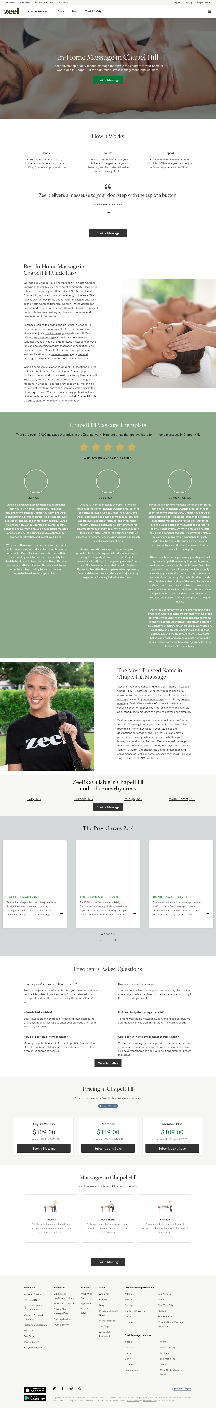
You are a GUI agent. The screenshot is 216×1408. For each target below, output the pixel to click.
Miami (161, 1313)
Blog (101, 1319)
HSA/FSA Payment (33, 1361)
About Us (104, 1308)
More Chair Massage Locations (171, 1386)
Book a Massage (108, 247)
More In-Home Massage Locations (170, 1338)
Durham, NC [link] (83, 813)
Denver (128, 1330)
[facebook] (62, 1402)
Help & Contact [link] (204, 2)
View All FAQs (108, 1077)
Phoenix (162, 1325)
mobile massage (54, 347)
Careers (103, 1313)
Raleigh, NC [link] (133, 813)
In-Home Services (36, 11)
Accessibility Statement (106, 1348)
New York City (165, 1319)
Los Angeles (164, 1308)
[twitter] (54, 1402)
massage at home (150, 726)
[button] (104, 226)
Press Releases (107, 1334)
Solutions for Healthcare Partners (64, 1310)
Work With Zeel (86, 1310)
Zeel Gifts (29, 1344)
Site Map (104, 1340)
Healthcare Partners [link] (44, 2)
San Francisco (165, 1330)
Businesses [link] (25, 2)
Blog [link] (74, 11)
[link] (11, 11)
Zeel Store (29, 1350)
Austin (128, 1313)
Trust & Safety (31, 1355)
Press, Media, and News (108, 1327)
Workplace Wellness (64, 1317)
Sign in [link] (178, 2)
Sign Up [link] (189, 2)
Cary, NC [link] (34, 813)
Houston (129, 1336)
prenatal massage (153, 713)
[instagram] (71, 1402)
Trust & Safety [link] (93, 11)
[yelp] (79, 1402)
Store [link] (61, 11)
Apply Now (86, 1317)
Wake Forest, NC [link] (182, 813)
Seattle (163, 1378)
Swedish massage (60, 360)
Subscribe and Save (108, 1163)
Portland (164, 1367)
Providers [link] (63, 2)
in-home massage (44, 351)
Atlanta (128, 1308)
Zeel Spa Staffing (62, 1333)
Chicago (129, 1319)
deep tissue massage (71, 355)
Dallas (128, 1367)
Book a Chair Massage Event (61, 1325)
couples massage (61, 368)
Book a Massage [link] (108, 80)
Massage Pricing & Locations (33, 1331)
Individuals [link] (10, 2)
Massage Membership (35, 1338)
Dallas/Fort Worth (135, 1325)
